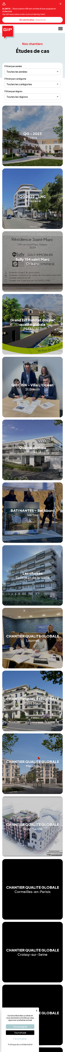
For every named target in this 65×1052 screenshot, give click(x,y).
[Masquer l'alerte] (60, 4)
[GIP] (8, 33)
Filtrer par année (13, 66)
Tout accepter (20, 1026)
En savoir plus (33, 19)
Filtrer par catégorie (15, 78)
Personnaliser (20, 1038)
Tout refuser (20, 1032)
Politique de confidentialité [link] (20, 1044)
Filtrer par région (13, 91)
